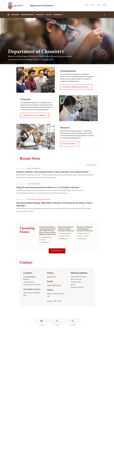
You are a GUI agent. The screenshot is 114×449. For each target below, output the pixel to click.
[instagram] (72, 320)
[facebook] (41, 320)
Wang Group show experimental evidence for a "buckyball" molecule (47, 187)
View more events (57, 250)
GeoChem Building (29, 277)
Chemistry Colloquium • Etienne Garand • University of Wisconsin (66, 228)
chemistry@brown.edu (54, 285)
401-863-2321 (51, 277)
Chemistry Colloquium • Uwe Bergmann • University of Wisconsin (84, 228)
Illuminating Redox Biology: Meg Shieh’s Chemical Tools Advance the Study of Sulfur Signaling (54, 204)
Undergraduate (68, 71)
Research (65, 127)
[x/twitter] (57, 320)
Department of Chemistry (41, 6)
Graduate (25, 99)
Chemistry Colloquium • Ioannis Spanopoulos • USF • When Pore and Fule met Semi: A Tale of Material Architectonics (47, 230)
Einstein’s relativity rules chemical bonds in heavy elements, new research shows (52, 172)
